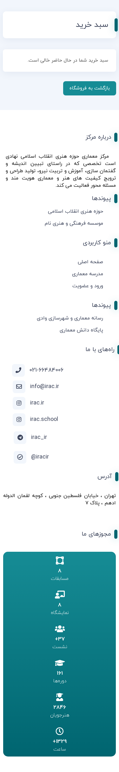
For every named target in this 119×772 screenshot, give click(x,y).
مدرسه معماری (87, 274)
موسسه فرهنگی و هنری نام (74, 223)
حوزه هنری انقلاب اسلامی (75, 211)
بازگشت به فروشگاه (89, 88)
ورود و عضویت (87, 286)
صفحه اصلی (90, 261)
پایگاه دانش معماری (81, 330)
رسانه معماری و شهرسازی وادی (70, 318)
